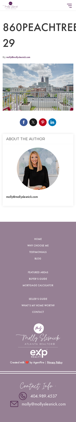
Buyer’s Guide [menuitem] (38, 278)
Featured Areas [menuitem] (38, 272)
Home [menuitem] (38, 239)
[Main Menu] (69, 6)
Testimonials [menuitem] (38, 252)
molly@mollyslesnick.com (18, 57)
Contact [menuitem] (38, 312)
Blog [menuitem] (38, 258)
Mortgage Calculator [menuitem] (38, 285)
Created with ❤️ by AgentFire (27, 362)
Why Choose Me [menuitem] (38, 245)
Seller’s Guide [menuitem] (38, 298)
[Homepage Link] (10, 4)
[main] (38, 111)
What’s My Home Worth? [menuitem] (38, 305)
